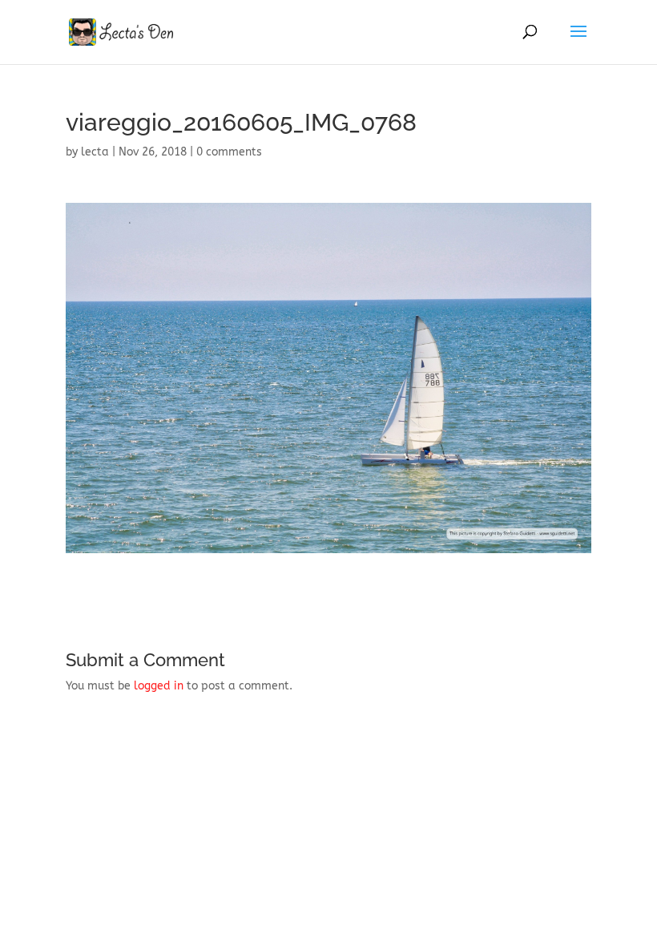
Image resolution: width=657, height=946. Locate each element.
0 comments (229, 152)
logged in (158, 686)
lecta (95, 152)
